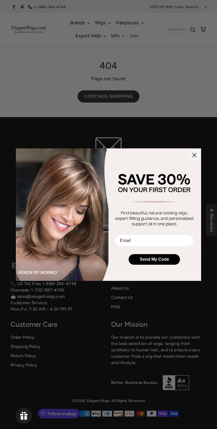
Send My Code (154, 259)
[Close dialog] (194, 155)
